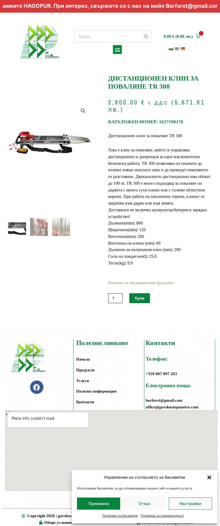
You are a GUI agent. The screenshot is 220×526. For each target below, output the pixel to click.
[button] (209, 477)
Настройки (190, 503)
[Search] (146, 36)
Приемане (99, 503)
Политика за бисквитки (120, 516)
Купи (139, 298)
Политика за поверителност (162, 516)
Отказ (144, 503)
